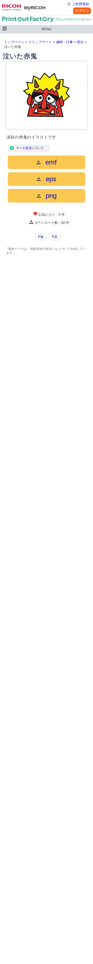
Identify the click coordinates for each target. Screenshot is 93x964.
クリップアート (40, 42)
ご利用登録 (80, 4)
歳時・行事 (64, 42)
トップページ (14, 42)
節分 (80, 42)
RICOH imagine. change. (11, 7)
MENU (46, 29)
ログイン (82, 10)
